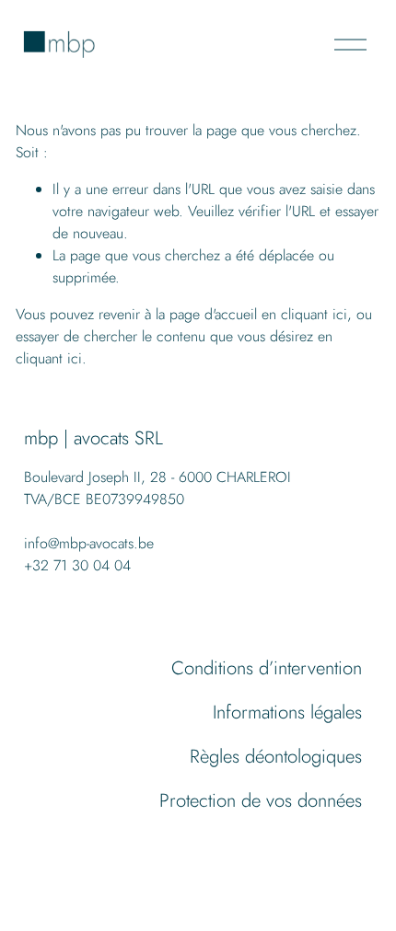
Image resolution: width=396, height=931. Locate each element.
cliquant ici (314, 314)
